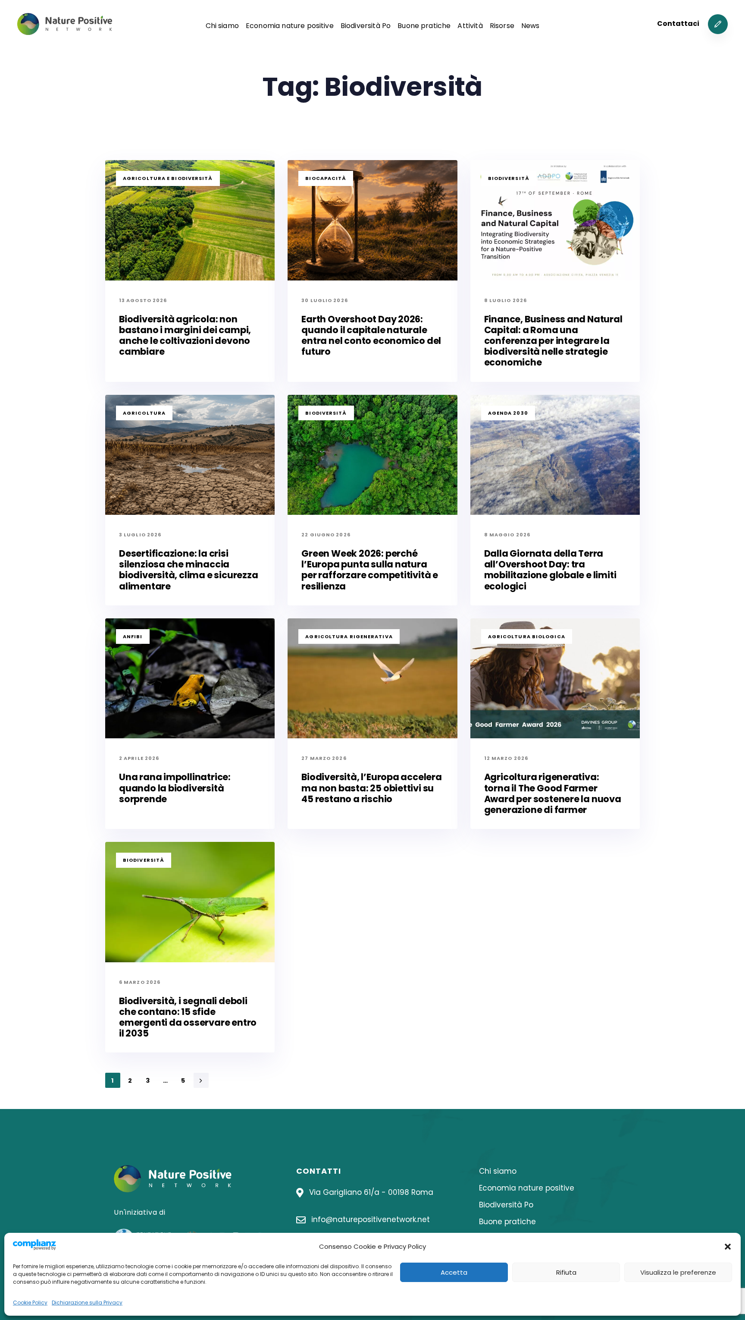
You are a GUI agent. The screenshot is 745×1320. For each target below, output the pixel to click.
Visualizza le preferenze (678, 1272)
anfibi (133, 636)
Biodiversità (508, 178)
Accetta (454, 1272)
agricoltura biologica (526, 636)
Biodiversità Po (366, 26)
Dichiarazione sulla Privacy (87, 1302)
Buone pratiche (424, 26)
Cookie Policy (30, 1302)
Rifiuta (566, 1272)
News (530, 26)
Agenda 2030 (508, 413)
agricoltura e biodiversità (168, 178)
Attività (469, 26)
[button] (727, 1246)
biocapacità (325, 178)
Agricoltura (144, 413)
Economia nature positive (290, 26)
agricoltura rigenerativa (348, 636)
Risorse (502, 26)
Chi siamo (222, 26)
